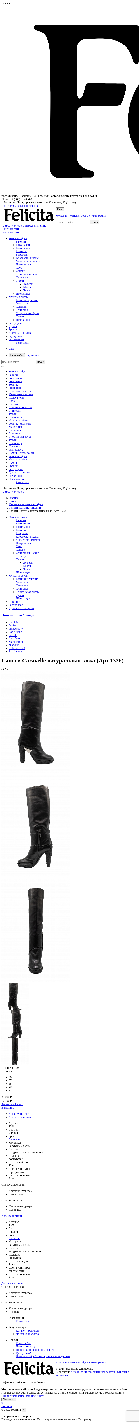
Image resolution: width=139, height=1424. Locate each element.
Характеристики (19, 1113)
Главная (13, 497)
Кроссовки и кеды (27, 257)
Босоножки (23, 244)
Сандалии (22, 306)
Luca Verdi (15, 638)
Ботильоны (23, 248)
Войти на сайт (10, 228)
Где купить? (23, 1353)
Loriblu (13, 635)
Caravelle (14, 1139)
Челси (27, 290)
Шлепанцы (23, 293)
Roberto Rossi (17, 648)
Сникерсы (22, 277)
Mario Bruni (16, 641)
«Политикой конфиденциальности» (23, 1395)
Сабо (19, 267)
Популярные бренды (17, 615)
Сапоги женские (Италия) (25, 507)
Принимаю (8, 1399)
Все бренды (16, 651)
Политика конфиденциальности (36, 1349)
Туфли (20, 280)
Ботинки (21, 251)
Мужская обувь (18, 296)
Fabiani (13, 625)
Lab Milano (15, 631)
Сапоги (20, 270)
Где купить (15, 336)
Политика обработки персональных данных (43, 1356)
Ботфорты (22, 254)
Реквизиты (22, 342)
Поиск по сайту (25, 1346)
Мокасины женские (28, 261)
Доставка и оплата (20, 332)
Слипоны (22, 309)
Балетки (21, 241)
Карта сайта (25, 355)
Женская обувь (18, 238)
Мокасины (22, 303)
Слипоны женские (27, 274)
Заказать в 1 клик (12, 1104)
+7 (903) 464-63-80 (12, 225)
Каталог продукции (28, 1330)
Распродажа (16, 323)
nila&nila (14, 644)
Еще (11, 348)
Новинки (14, 446)
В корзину (7, 1107)
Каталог (14, 501)
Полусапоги (23, 264)
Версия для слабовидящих (19, 205)
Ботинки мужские (27, 300)
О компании (16, 339)
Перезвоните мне (35, 225)
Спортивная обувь (27, 313)
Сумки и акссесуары (21, 452)
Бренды (13, 329)
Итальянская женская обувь (26, 504)
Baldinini (14, 622)
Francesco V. (16, 628)
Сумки (13, 326)
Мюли (27, 287)
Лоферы (28, 283)
